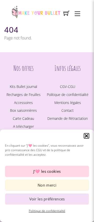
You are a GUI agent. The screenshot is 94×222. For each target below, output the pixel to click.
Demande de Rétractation (67, 118)
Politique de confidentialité (47, 211)
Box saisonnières (23, 110)
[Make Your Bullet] (36, 11)
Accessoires (23, 102)
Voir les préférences (47, 198)
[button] (86, 135)
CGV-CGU (67, 86)
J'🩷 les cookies (47, 171)
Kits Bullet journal (23, 86)
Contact (67, 110)
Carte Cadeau (23, 118)
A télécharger (23, 126)
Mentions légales (67, 102)
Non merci (47, 185)
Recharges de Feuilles (24, 94)
